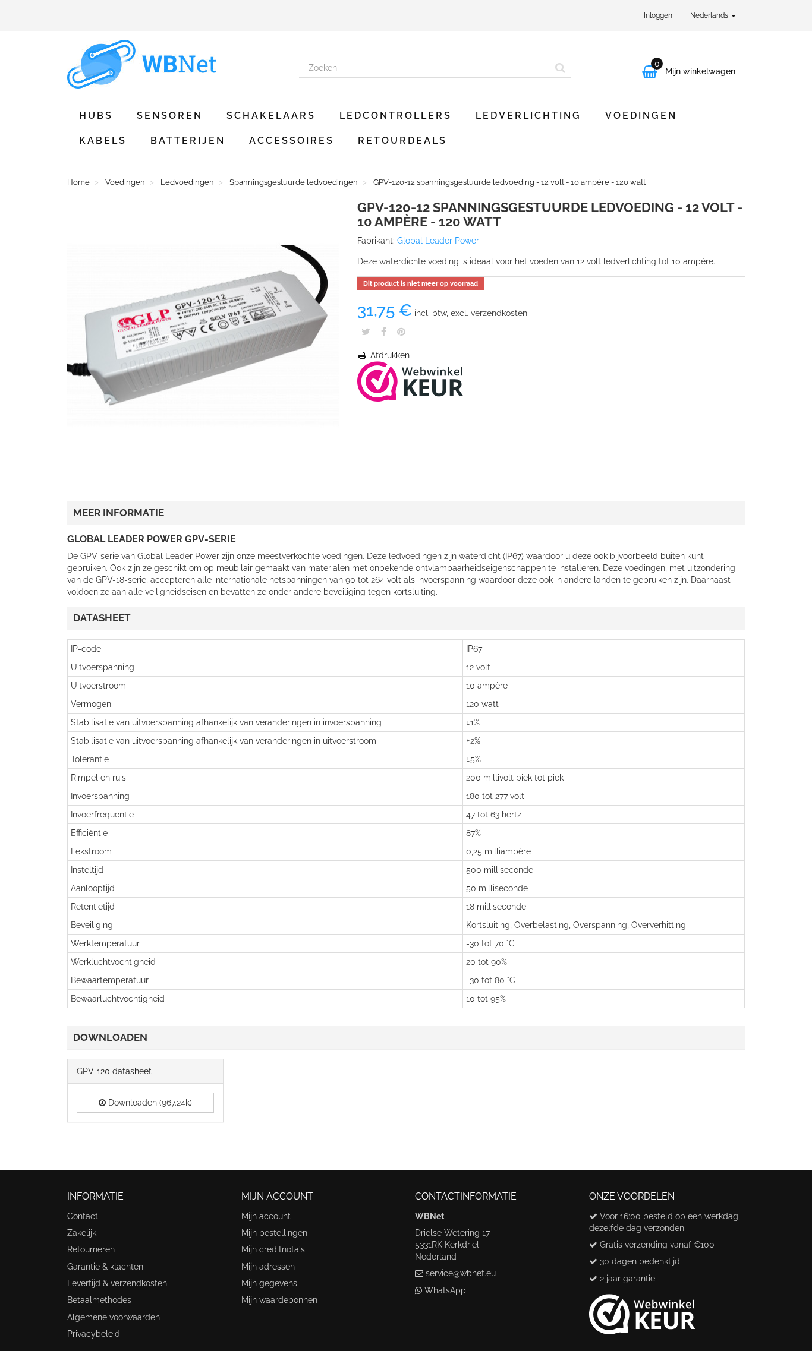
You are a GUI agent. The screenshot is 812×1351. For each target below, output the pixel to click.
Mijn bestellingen (274, 1233)
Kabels (103, 140)
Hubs (96, 115)
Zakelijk (81, 1233)
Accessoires (291, 140)
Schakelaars (271, 115)
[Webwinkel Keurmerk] (410, 381)
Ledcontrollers (395, 115)
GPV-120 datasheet (114, 1071)
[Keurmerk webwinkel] (642, 1309)
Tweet (365, 331)
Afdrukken (389, 355)
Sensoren (170, 115)
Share (384, 331)
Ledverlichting (528, 115)
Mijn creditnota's (273, 1249)
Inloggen (658, 15)
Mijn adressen (268, 1266)
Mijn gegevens (269, 1283)
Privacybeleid (93, 1334)
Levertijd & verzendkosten (117, 1283)
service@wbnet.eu (461, 1273)
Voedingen (641, 115)
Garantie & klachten (105, 1266)
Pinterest (401, 331)
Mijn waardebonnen (279, 1300)
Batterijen (187, 140)
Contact (82, 1216)
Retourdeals (402, 140)
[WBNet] (174, 64)
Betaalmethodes (99, 1300)
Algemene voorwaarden (113, 1317)
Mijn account (266, 1216)
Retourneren (91, 1249)
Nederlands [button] (710, 15)
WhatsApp (445, 1290)
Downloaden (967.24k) (149, 1102)
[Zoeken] (560, 68)
